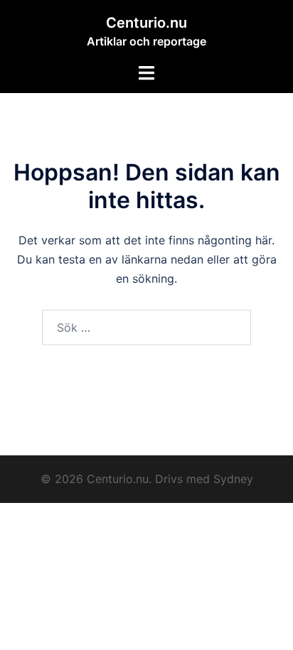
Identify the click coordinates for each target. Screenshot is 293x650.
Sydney (233, 479)
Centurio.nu (146, 22)
